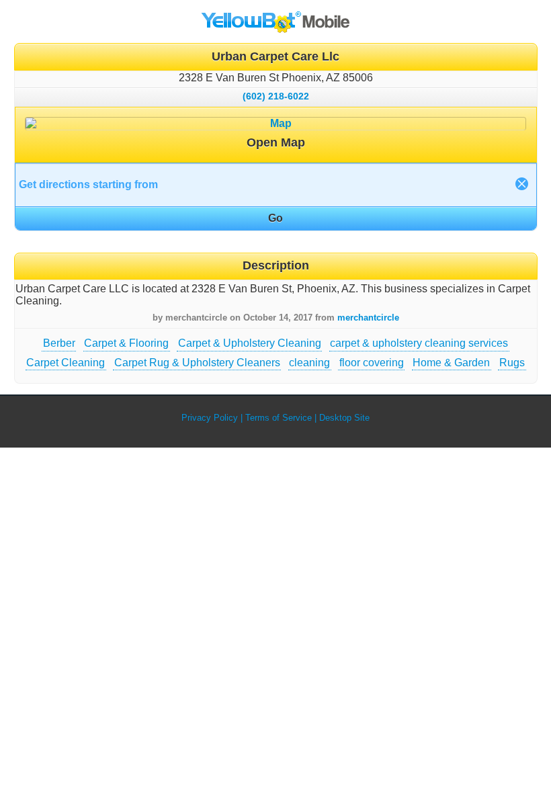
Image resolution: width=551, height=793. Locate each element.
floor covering (371, 362)
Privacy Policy (209, 418)
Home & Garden (451, 362)
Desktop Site (344, 418)
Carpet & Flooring (126, 343)
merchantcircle (368, 317)
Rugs (512, 362)
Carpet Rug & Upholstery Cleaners (197, 362)
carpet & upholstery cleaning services (419, 343)
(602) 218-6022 (276, 96)
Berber (59, 343)
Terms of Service (278, 418)
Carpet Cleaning (65, 362)
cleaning (309, 362)
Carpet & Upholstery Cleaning (249, 343)
